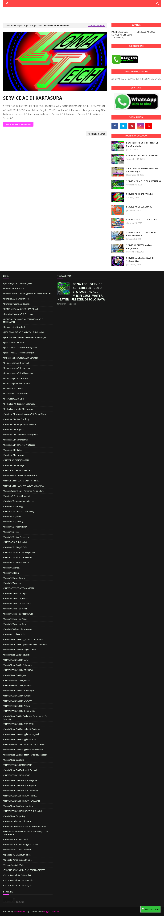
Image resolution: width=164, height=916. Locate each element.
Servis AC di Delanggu (14, 506)
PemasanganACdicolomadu (17, 383)
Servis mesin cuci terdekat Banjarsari (21, 780)
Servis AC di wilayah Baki (15, 547)
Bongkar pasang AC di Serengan (18, 314)
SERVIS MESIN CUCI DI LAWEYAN (18, 701)
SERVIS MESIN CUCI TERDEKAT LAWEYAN (22, 801)
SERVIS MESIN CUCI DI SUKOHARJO (143, 181)
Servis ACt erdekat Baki (14, 634)
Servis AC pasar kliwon (14, 578)
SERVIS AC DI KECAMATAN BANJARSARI (139, 247)
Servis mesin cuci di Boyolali (17, 654)
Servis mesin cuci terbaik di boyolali (20, 770)
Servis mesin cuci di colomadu (18, 665)
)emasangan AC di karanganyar (18, 283)
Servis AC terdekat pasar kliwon (18, 613)
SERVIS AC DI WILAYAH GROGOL (18, 557)
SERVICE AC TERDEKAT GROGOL (18, 470)
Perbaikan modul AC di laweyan (18, 409)
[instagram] (140, 126)
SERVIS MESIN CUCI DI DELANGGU (19, 670)
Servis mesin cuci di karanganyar (19, 690)
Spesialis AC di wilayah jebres (17, 854)
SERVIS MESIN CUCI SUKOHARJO (18, 765)
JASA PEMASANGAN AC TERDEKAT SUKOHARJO (25, 337)
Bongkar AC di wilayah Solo (16, 298)
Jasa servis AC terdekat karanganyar (20, 347)
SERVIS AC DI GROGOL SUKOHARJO (20, 511)
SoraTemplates (21, 911)
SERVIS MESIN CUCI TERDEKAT (17, 775)
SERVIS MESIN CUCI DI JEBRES (16, 680)
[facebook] (114, 126)
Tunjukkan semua (96, 25)
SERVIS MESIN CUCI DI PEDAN (17, 706)
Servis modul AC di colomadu (17, 821)
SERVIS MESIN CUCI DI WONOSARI (19, 724)
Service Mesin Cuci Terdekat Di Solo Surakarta (142, 144)
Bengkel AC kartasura (14, 288)
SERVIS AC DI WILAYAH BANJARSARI (19, 552)
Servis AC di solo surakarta (16, 537)
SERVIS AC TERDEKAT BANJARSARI (19, 588)
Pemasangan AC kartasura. (16, 378)
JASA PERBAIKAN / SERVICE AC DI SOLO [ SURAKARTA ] (121, 34)
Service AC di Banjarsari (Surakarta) (20, 424)
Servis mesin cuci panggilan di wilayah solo (23, 749)
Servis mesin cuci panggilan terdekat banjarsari (25, 754)
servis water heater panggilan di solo (21, 844)
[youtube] (148, 126)
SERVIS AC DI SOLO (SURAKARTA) (142, 155)
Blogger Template (51, 911)
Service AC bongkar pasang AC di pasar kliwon (25, 414)
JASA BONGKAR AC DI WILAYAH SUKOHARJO (24, 332)
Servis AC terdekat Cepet (15, 593)
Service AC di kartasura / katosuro (19, 445)
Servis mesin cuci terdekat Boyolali (20, 785)
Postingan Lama (96, 133)
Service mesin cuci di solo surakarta (20, 475)
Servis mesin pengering (14, 816)
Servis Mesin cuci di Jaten (15, 675)
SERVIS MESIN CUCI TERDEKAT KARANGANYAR (141, 234)
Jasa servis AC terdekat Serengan (19, 352)
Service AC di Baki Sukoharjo (17, 419)
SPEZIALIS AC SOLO (146, 31)
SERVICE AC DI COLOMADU (139, 206)
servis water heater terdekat (17, 849)
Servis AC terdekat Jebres (16, 598)
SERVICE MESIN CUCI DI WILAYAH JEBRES (22, 480)
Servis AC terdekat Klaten (15, 608)
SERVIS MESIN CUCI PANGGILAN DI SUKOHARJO (25, 744)
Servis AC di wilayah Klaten (16, 562)
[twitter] (123, 126)
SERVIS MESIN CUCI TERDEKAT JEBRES (20, 795)
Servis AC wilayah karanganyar (18, 629)
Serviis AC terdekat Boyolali (17, 496)
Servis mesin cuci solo (14, 760)
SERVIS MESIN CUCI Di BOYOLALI (142, 219)
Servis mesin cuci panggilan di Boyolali (21, 734)
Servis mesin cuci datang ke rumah (20, 649)
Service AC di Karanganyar (16, 439)
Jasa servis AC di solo (14, 342)
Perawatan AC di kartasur (16, 393)
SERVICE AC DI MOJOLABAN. (16, 460)
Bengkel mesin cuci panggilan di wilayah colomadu (27, 293)
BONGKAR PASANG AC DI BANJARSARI (21, 309)
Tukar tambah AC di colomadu (18, 880)
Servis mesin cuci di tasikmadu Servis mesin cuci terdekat (25, 717)
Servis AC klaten (11, 573)
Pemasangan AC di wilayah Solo (18, 373)
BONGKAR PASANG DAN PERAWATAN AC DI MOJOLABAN (23, 320)
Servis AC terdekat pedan (16, 619)
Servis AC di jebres (12, 516)
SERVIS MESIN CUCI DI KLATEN (17, 695)
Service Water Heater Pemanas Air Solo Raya (142, 170)
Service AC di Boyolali (14, 429)
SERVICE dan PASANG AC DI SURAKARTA (140, 259)
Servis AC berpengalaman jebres (19, 501)
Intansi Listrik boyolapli (14, 327)
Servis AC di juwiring (13, 521)
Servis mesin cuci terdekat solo (18, 806)
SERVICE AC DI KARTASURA (32, 98)
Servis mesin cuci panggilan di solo (20, 739)
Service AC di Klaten (13, 450)
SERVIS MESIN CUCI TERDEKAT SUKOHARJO (23, 811)
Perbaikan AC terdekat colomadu (19, 404)
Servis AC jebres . (12, 567)
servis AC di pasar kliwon (15, 526)
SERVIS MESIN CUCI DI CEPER (16, 660)
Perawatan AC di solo (14, 398)
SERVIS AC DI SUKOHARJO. (15, 542)
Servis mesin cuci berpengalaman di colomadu (25, 644)
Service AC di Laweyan (14, 455)
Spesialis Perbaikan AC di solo (18, 860)
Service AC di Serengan (14, 465)
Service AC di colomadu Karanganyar (21, 434)
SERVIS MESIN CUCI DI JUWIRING (18, 685)
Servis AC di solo (12, 532)
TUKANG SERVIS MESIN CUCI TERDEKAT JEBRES (24, 870)
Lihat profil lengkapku (66, 304)
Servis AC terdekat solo (15, 624)
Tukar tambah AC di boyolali (17, 875)
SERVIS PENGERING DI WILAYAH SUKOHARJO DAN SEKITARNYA (25, 833)
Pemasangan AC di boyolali (16, 363)
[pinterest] (131, 126)
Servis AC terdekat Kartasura (17, 603)
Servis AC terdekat (12, 583)
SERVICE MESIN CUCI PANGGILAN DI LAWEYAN (24, 485)
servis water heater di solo (16, 839)
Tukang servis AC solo (14, 865)
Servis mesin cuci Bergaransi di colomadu (23, 639)
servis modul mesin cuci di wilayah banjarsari (25, 826)
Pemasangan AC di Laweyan (17, 368)
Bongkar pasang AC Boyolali (17, 304)
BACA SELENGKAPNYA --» (18, 124)
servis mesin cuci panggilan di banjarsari (22, 729)
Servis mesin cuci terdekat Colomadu (21, 790)
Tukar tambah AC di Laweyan (17, 885)
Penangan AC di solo (13, 388)
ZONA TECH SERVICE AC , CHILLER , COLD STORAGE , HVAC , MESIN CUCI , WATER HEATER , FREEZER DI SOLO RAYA (81, 291)
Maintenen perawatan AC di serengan (21, 357)
